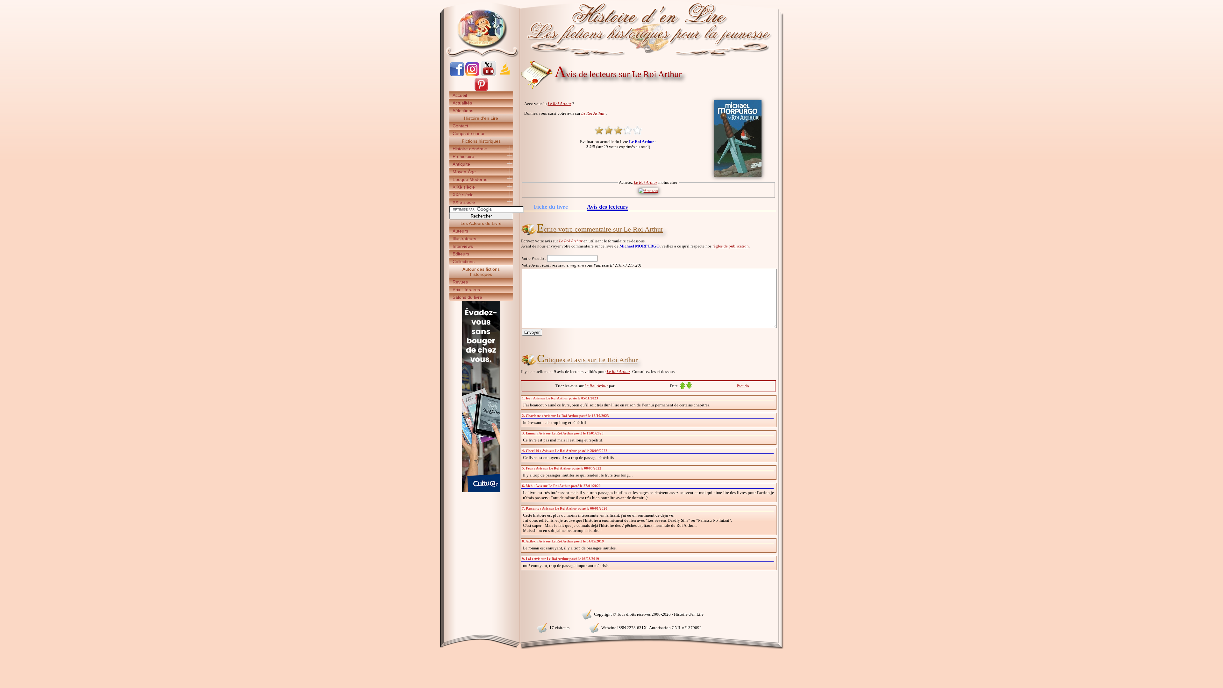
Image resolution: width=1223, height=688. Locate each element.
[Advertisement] (803, 111)
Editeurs (461, 253)
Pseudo (743, 385)
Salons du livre (467, 297)
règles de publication (730, 246)
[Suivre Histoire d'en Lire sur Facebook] (457, 74)
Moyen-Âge (464, 171)
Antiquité (461, 164)
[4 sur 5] (628, 130)
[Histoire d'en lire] (612, 28)
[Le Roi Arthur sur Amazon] (648, 190)
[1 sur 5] (599, 130)
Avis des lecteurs (607, 207)
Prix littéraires (466, 289)
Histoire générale (470, 148)
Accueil (460, 95)
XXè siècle (463, 194)
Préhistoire (463, 156)
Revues (460, 281)
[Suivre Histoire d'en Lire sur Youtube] (488, 74)
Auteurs (460, 230)
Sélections (463, 110)
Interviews (463, 246)
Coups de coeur (469, 133)
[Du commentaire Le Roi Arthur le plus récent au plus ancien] (689, 387)
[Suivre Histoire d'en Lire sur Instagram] (472, 74)
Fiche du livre (551, 206)
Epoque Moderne (470, 179)
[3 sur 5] (618, 130)
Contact (460, 125)
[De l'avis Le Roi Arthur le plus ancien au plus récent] (682, 387)
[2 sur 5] (608, 130)
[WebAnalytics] (481, 613)
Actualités (462, 102)
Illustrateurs (464, 238)
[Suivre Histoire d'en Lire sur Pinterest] (481, 90)
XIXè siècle (464, 187)
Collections (464, 261)
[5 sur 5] (637, 130)
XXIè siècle (464, 202)
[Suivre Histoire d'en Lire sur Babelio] (504, 74)
